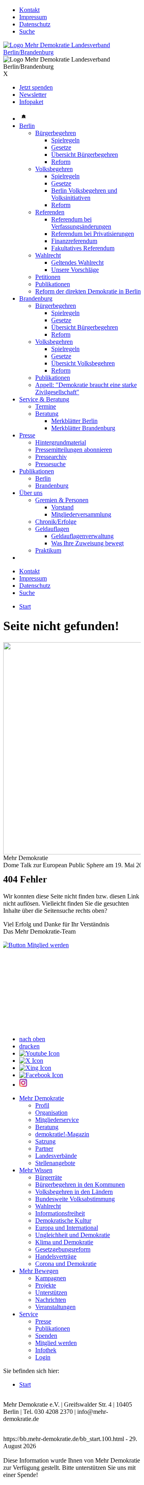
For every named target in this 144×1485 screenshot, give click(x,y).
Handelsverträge (55, 1256)
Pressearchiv (51, 456)
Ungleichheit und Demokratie (72, 1235)
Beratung (46, 413)
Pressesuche (50, 464)
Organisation (51, 1112)
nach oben (32, 1039)
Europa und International (66, 1227)
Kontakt (29, 9)
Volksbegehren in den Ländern (74, 1191)
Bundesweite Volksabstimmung (75, 1199)
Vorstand (62, 507)
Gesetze (61, 147)
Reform (60, 161)
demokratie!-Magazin (62, 1134)
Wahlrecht (48, 255)
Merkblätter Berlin (74, 420)
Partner (44, 1148)
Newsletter (32, 94)
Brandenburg (35, 298)
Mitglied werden (56, 1342)
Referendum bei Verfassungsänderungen (81, 223)
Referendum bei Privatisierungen (92, 233)
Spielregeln (65, 140)
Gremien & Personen (61, 500)
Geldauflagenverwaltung (82, 536)
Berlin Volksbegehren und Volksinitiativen (84, 194)
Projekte (45, 1285)
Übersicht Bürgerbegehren (84, 154)
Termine (45, 406)
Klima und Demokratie (64, 1242)
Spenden (46, 1335)
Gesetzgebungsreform (62, 1249)
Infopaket (31, 101)
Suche (27, 31)
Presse (27, 435)
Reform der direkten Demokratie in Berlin (88, 291)
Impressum (33, 17)
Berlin (27, 125)
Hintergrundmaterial (60, 442)
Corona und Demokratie (65, 1263)
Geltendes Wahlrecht (77, 262)
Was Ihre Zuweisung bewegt (87, 543)
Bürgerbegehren (55, 133)
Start (25, 606)
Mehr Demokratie (41, 1098)
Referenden (49, 212)
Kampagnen (50, 1278)
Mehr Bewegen (38, 1270)
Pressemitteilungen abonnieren (73, 449)
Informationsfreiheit (60, 1213)
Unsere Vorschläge (75, 269)
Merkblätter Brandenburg (83, 428)
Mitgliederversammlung (81, 514)
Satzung (45, 1141)
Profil (42, 1105)
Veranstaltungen (55, 1306)
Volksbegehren (54, 169)
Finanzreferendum (74, 241)
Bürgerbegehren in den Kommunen (80, 1184)
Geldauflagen (52, 528)
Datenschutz (34, 24)
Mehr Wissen (35, 1170)
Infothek (45, 1350)
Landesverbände (56, 1155)
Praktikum (48, 550)
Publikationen (52, 284)
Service (28, 1314)
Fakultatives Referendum (82, 248)
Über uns (30, 492)
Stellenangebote (55, 1163)
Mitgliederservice (57, 1119)
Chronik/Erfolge (55, 521)
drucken (29, 1046)
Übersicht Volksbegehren (83, 363)
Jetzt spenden (36, 87)
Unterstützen (51, 1292)
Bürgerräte (48, 1177)
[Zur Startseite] (72, 52)
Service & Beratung (44, 399)
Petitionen (47, 276)
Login (42, 1357)
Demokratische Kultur (63, 1220)
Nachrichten (50, 1299)
